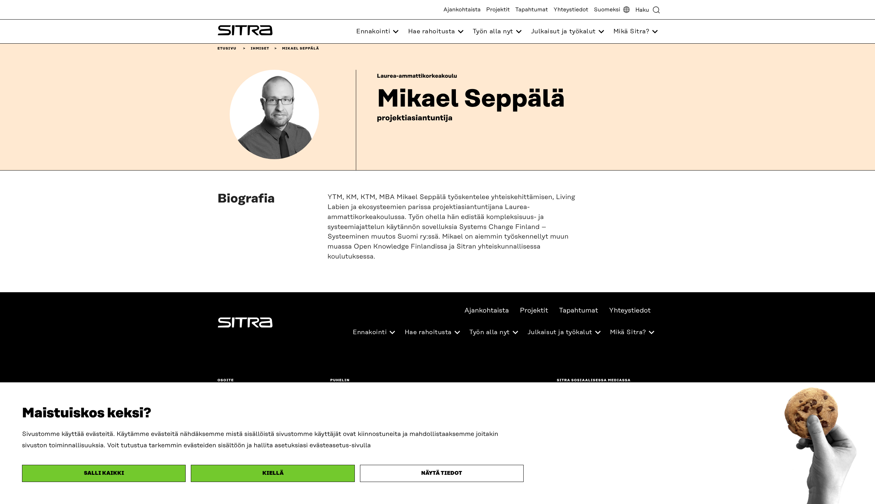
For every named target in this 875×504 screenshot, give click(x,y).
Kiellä (273, 473)
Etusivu (227, 48)
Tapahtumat (531, 10)
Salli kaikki (104, 473)
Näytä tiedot (441, 473)
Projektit (498, 10)
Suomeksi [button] (607, 10)
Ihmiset (260, 48)
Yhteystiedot (571, 10)
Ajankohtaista (462, 10)
